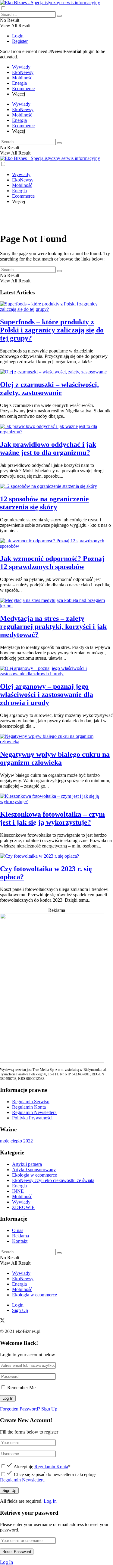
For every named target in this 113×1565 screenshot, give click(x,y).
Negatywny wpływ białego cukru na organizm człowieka (55, 758)
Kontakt (19, 1241)
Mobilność (22, 77)
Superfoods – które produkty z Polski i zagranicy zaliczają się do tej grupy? (52, 330)
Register (20, 41)
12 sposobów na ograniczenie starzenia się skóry (44, 503)
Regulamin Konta (29, 1107)
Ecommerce (23, 88)
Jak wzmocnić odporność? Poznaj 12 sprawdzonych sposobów (52, 562)
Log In (50, 1501)
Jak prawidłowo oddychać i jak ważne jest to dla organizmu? (48, 448)
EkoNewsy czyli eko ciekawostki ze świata (53, 1180)
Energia (19, 83)
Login (18, 35)
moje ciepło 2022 (16, 1140)
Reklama (20, 1235)
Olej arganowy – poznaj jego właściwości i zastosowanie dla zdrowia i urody (46, 694)
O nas (17, 1230)
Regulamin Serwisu (30, 1101)
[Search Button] (59, 16)
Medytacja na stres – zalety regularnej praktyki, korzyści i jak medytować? (53, 626)
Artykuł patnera (27, 1164)
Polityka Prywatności (32, 1117)
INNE (18, 1191)
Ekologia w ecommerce (34, 1174)
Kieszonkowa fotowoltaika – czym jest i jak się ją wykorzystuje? (52, 818)
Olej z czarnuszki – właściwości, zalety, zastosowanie (49, 388)
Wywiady (21, 66)
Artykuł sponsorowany (34, 1169)
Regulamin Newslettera (34, 1112)
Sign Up (20, 1310)
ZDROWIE (23, 1207)
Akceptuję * (42, 1466)
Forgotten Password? (20, 1408)
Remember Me (21, 1387)
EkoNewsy (22, 72)
